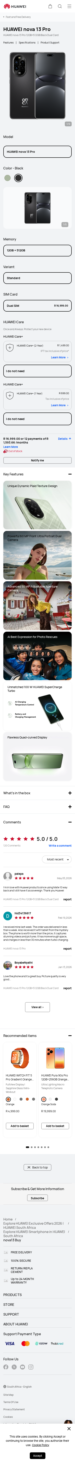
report (67, 899)
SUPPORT (11, 1314)
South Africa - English (19, 1386)
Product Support (50, 42)
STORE (8, 1304)
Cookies (8, 1417)
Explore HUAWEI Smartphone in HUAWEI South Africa (34, 1233)
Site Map (8, 1395)
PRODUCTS (12, 1295)
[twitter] (14, 1367)
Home (7, 1219)
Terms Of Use (10, 1402)
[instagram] (30, 1367)
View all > (37, 1007)
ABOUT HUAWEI (15, 1324)
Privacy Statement (14, 1409)
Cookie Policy (40, 1445)
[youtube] (22, 1367)
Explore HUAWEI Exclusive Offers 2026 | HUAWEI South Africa (33, 1225)
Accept (37, 1456)
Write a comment (60, 846)
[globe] (4, 1386)
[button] (50, 6)
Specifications (27, 42)
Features (8, 42)
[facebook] (5, 1367)
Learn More (58, 357)
